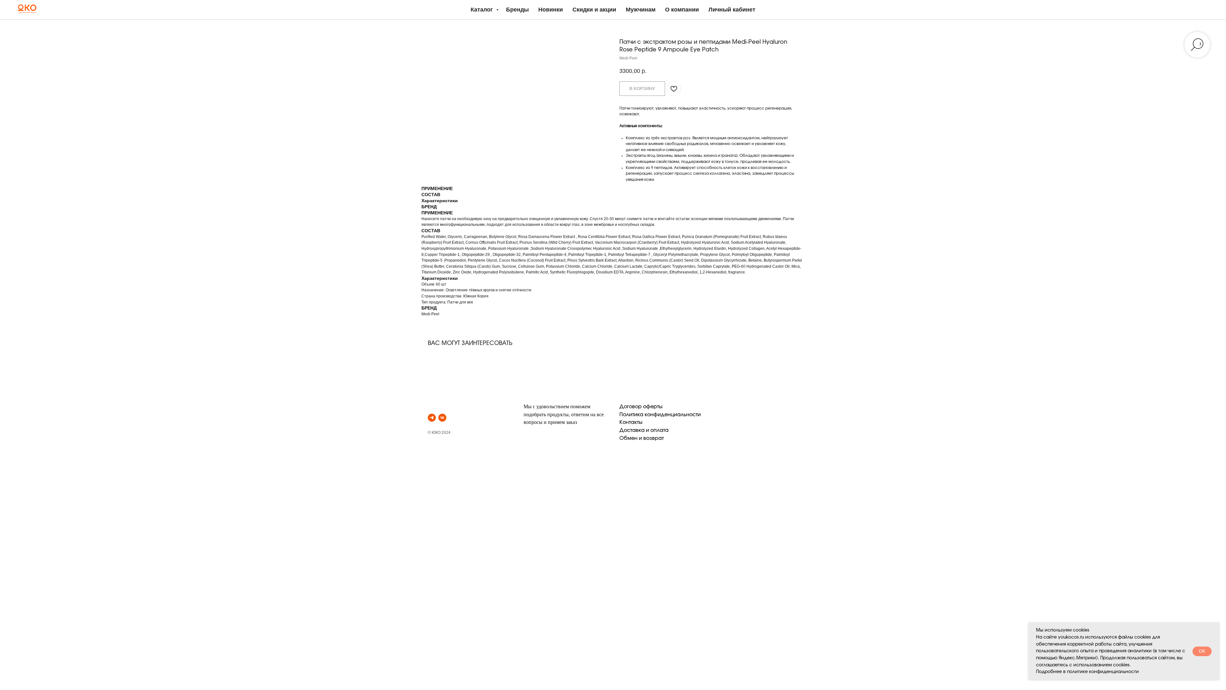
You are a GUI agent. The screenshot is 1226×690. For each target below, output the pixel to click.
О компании (682, 9)
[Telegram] (432, 418)
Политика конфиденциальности (660, 414)
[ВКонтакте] (442, 418)
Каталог (483, 9)
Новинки (550, 9)
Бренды (517, 9)
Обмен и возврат (641, 438)
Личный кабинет (731, 9)
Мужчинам (640, 9)
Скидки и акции (594, 9)
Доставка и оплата (644, 430)
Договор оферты (640, 406)
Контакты (630, 422)
